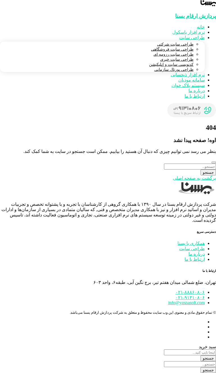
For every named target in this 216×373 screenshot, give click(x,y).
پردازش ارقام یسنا (195, 16)
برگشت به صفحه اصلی (194, 178)
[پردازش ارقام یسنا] (208, 5)
